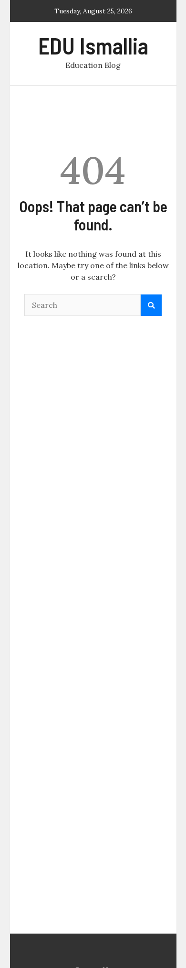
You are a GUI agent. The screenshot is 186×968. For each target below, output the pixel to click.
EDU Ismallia (93, 45)
